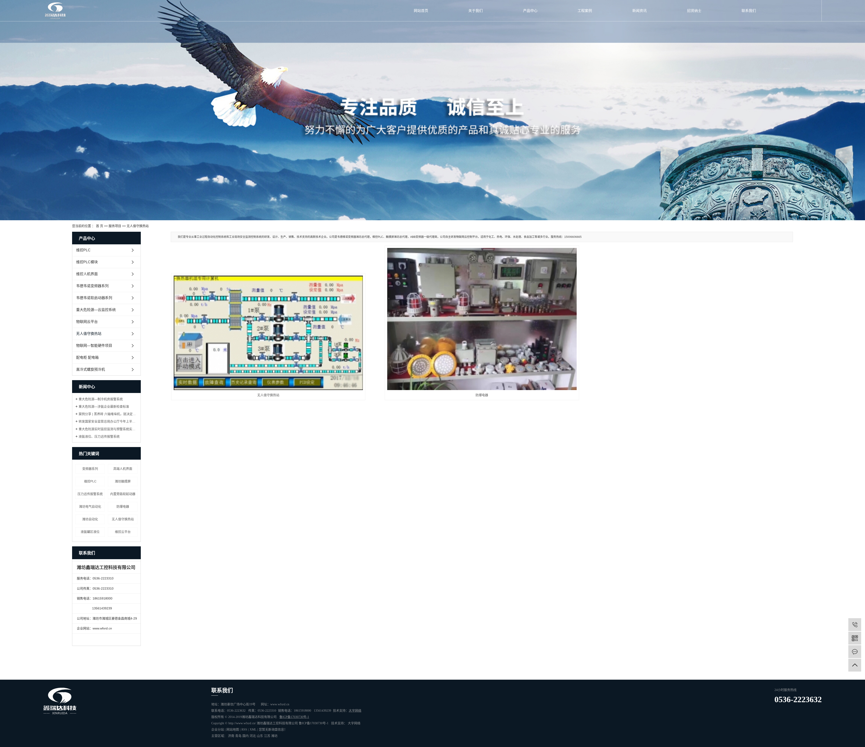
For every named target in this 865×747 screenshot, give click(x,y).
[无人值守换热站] (268, 333)
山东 (260, 736)
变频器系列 (90, 468)
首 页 (99, 226)
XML (253, 729)
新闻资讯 (639, 11)
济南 (231, 736)
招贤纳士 (694, 11)
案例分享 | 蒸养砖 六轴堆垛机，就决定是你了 (108, 414)
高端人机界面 (122, 468)
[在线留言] (854, 651)
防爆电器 (122, 506)
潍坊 (274, 736)
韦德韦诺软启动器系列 (94, 298)
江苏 (267, 736)
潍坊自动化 (90, 519)
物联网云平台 (87, 322)
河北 (253, 736)
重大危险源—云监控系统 (96, 310)
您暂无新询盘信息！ (273, 729)
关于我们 (475, 11)
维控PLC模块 (87, 262)
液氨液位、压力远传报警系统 (99, 436)
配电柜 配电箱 (87, 357)
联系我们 (749, 11)
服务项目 (115, 226)
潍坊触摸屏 (123, 481)
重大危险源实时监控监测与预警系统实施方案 (108, 429)
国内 (245, 736)
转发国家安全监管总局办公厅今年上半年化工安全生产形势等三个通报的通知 (108, 421)
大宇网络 (354, 723)
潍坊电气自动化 (90, 506)
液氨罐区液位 (90, 532)
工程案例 (585, 11)
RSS (244, 729)
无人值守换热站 (138, 226)
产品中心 (530, 11)
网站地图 (232, 729)
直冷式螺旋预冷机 (90, 369)
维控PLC (83, 250)
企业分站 (217, 729)
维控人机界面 (87, 274)
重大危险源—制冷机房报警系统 (101, 399)
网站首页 (421, 11)
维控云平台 (123, 532)
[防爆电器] (482, 319)
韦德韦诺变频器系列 (92, 286)
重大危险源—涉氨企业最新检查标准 (104, 406)
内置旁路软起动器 (122, 494)
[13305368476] (854, 624)
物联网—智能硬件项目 (94, 345)
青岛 (238, 736)
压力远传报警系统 (90, 494)
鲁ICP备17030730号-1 (313, 723)
